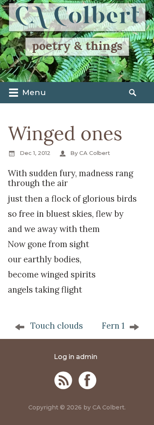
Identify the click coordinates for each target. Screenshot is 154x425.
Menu (33, 92)
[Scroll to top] (140, 406)
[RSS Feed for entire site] (63, 380)
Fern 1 (112, 325)
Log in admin (75, 357)
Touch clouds (56, 325)
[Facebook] (87, 380)
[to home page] (77, 17)
